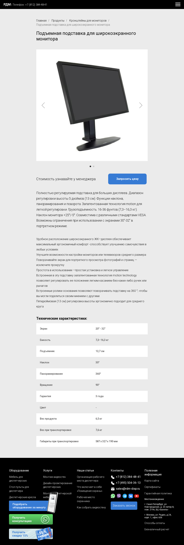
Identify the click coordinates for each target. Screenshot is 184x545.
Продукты (58, 20)
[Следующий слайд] (140, 105)
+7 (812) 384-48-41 (128, 477)
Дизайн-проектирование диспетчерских (57, 485)
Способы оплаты (154, 523)
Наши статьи (85, 470)
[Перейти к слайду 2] (93, 166)
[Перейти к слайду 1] (90, 166)
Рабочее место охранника (86, 499)
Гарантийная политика (158, 493)
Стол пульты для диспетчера (19, 489)
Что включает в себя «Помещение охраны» (89, 489)
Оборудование (19, 470)
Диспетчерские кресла (22, 497)
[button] (127, 179)
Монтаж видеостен (54, 476)
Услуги (47, 470)
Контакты (117, 470)
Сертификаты (152, 487)
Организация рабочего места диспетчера (90, 478)
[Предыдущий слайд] (43, 105)
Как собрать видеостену (91, 507)
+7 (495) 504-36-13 (128, 482)
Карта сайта (151, 480)
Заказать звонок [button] (124, 505)
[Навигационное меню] (177, 4)
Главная (41, 20)
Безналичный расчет (156, 529)
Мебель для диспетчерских (18, 478)
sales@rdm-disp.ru (128, 488)
